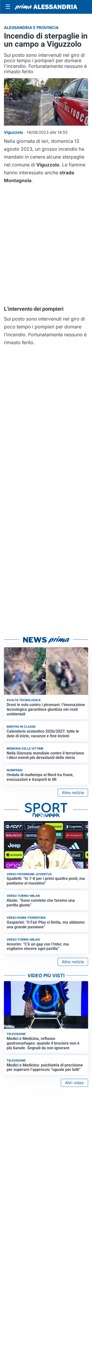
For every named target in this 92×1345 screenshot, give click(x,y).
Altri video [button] (74, 1082)
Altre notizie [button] (73, 792)
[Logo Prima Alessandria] (46, 7)
